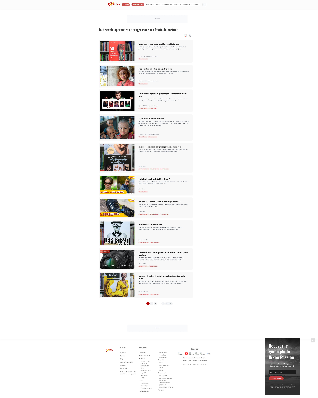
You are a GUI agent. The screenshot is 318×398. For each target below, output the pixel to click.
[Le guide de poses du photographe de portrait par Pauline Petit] (117, 157)
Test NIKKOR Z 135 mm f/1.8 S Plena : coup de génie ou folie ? (159, 201)
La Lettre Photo (145, 361)
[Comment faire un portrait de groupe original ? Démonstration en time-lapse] (117, 101)
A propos (196, 4)
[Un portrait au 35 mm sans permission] (117, 127)
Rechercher (204, 4)
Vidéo (161, 367)
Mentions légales (187, 360)
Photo (161, 363)
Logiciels (143, 373)
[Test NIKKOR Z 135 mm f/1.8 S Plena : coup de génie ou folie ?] (117, 208)
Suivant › (168, 303)
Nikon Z (161, 370)
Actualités (149, 4)
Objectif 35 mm (142, 136)
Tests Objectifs (145, 386)
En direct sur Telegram (166, 387)
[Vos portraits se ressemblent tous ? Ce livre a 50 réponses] (117, 51)
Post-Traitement (164, 365)
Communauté (186, 4)
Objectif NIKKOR (143, 214)
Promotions (163, 352)
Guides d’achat (166, 4)
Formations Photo (138, 4)
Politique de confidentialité (200, 360)
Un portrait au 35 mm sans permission (151, 118)
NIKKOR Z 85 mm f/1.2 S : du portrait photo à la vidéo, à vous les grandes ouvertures (163, 253)
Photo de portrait (143, 58)
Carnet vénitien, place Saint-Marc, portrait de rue (155, 68)
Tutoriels (176, 4)
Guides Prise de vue (143, 169)
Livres (143, 378)
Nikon (142, 368)
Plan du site (123, 368)
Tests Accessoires (146, 388)
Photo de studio (152, 108)
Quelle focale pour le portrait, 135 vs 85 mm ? (154, 179)
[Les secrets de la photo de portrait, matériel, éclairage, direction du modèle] (117, 285)
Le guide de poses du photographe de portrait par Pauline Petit (159, 146)
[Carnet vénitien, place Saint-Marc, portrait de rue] (117, 76)
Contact (122, 356)
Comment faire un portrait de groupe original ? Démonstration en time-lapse (162, 94)
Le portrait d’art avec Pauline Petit (150, 224)
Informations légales (126, 362)
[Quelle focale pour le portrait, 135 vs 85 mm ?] (117, 185)
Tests (157, 4)
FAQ (121, 359)
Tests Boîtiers (145, 383)
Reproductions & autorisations (191, 357)
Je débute (126, 4)
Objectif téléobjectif (153, 214)
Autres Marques (146, 370)
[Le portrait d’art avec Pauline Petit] (117, 233)
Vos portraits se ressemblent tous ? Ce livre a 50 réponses (158, 44)
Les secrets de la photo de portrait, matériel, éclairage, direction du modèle (161, 277)
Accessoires (144, 375)
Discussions (163, 376)
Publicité (123, 365)
